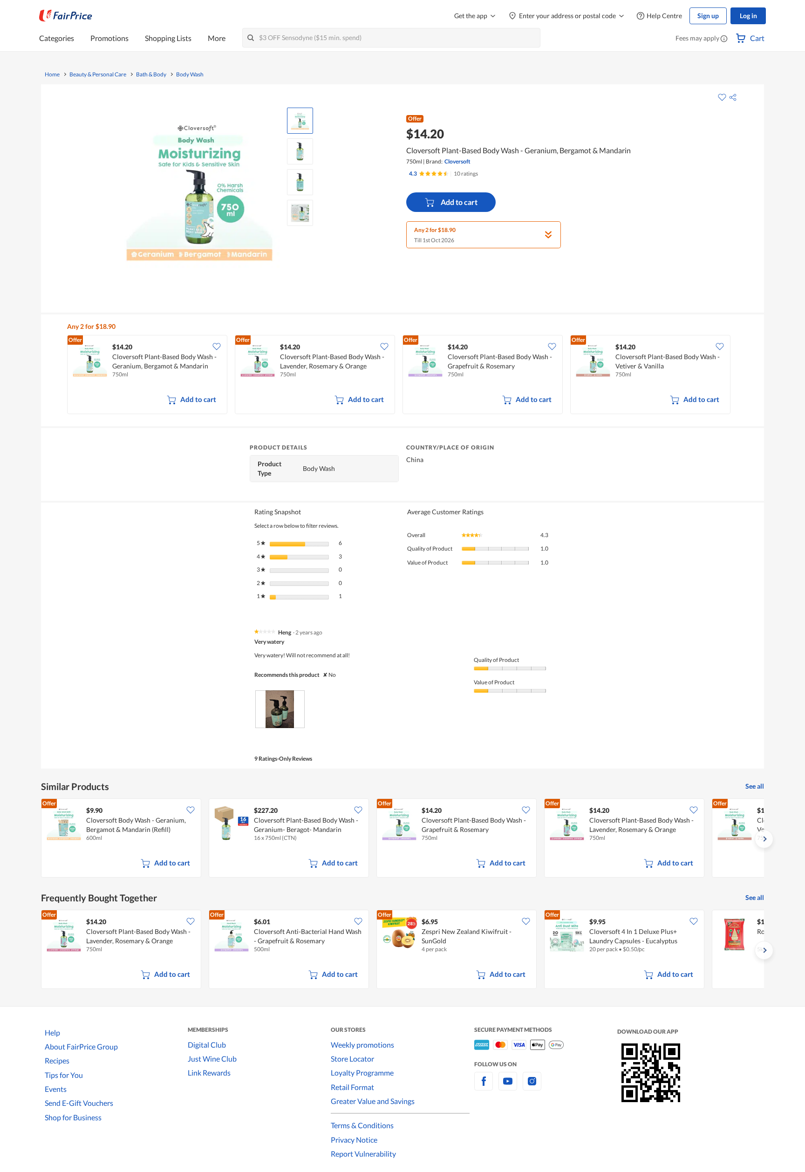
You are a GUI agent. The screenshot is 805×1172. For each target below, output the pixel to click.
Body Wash (190, 74)
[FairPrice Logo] (65, 15)
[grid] (408, 375)
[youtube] (507, 1086)
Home (52, 74)
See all (754, 786)
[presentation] (280, 709)
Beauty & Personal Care (97, 74)
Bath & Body (151, 74)
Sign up (708, 16)
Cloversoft (457, 161)
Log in (748, 16)
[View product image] (300, 120)
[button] (724, 39)
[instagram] (532, 1086)
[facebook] (483, 1086)
